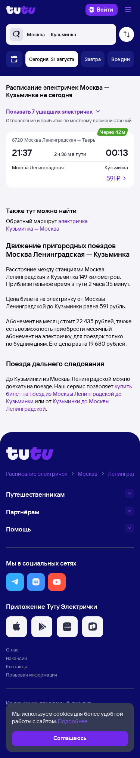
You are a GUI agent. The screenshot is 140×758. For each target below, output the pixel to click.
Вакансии (16, 658)
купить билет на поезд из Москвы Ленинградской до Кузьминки (68, 394)
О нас (12, 650)
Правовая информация (31, 675)
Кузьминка (116, 167)
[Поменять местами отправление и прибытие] (126, 34)
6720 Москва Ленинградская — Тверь (53, 140)
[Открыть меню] (129, 9)
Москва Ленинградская (38, 167)
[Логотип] (21, 9)
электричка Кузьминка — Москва (47, 225)
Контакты (16, 666)
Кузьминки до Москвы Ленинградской (57, 405)
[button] (15, 582)
